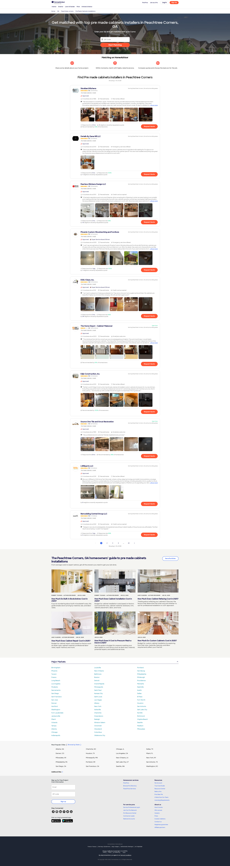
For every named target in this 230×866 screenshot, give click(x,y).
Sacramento (56, 690)
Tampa (53, 726)
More (78, 6)
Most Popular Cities (58, 745)
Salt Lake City (142, 710)
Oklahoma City (99, 735)
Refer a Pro (158, 791)
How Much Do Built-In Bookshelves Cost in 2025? (69, 600)
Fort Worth (141, 700)
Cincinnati (98, 726)
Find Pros (126, 783)
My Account (158, 783)
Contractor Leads (128, 816)
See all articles (170, 558)
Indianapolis (55, 735)
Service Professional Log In (131, 807)
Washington (55, 710)
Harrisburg (141, 671)
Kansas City (98, 693)
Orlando (54, 722)
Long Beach (55, 680)
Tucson (54, 674)
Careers (157, 813)
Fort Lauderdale (57, 713)
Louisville (97, 668)
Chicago (54, 732)
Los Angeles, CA (122, 753)
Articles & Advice (87, 6)
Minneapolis (98, 687)
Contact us (158, 821)
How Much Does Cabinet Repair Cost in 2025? (70, 641)
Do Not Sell (116, 851)
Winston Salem (99, 722)
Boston (96, 677)
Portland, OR (90, 762)
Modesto (54, 687)
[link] (115, 90)
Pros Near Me (159, 794)
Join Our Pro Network (130, 810)
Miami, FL (149, 753)
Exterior (60, 6)
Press (156, 816)
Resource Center (160, 788)
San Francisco (56, 697)
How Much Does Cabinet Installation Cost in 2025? (113, 600)
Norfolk (139, 713)
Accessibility (124, 851)
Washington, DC (152, 766)
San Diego (55, 693)
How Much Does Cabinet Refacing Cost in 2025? (158, 599)
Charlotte (97, 713)
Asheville (97, 710)
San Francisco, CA (92, 766)
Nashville (140, 687)
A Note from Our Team (161, 797)
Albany (96, 703)
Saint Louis (98, 697)
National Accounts (129, 819)
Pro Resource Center (129, 813)
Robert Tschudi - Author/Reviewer (63, 595)
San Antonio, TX (152, 762)
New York (97, 706)
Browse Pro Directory (130, 786)
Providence (141, 680)
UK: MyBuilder (138, 846)
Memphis (140, 684)
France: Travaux (92, 846)
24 (128, 543)
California (109, 851)
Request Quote (149, 126)
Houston (140, 703)
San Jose (54, 700)
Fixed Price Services (129, 788)
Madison (140, 726)
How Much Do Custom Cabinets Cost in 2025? (157, 641)
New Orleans (99, 671)
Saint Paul (97, 690)
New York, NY (151, 758)
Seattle (140, 722)
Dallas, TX (149, 749)
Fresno (53, 677)
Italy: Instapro (115, 846)
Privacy (105, 851)
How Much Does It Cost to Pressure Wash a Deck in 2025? (113, 642)
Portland (140, 668)
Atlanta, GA (60, 749)
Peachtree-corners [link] (67, 11)
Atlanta (54, 729)
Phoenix (54, 671)
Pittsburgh (141, 677)
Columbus (98, 732)
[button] (87, 114)
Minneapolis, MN (92, 758)
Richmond (141, 716)
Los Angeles (55, 684)
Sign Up (174, 2)
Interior (54, 6)
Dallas (139, 693)
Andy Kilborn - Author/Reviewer (149, 595)
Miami (53, 719)
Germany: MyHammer (104, 846)
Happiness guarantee (161, 824)
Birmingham (55, 668)
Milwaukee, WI (61, 758)
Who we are (158, 810)
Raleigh (97, 719)
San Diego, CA (61, 766)
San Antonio (141, 706)
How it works (159, 807)
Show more (154, 105)
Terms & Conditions (125, 855)
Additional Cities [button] (56, 772)
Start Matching (115, 45)
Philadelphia (141, 674)
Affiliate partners (160, 827)
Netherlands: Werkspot (127, 846)
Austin (139, 690)
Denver (54, 703)
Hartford (54, 706)
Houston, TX (90, 753)
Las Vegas (98, 700)
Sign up (63, 801)
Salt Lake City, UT (122, 762)
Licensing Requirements (162, 800)
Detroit (96, 680)
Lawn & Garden (70, 6)
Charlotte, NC (91, 749)
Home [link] (53, 11)
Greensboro (98, 716)
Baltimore (97, 674)
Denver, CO (60, 753)
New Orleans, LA (122, 758)
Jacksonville (55, 716)
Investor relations (160, 819)
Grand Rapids (99, 684)
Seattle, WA (120, 766)
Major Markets (58, 661)
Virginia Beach (142, 719)
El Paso (139, 697)
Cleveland (98, 729)
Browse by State (74, 745)
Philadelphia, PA (61, 762)
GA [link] (58, 11)
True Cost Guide (160, 786)
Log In (164, 2)
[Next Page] (134, 543)
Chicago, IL (120, 749)
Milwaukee (141, 729)
